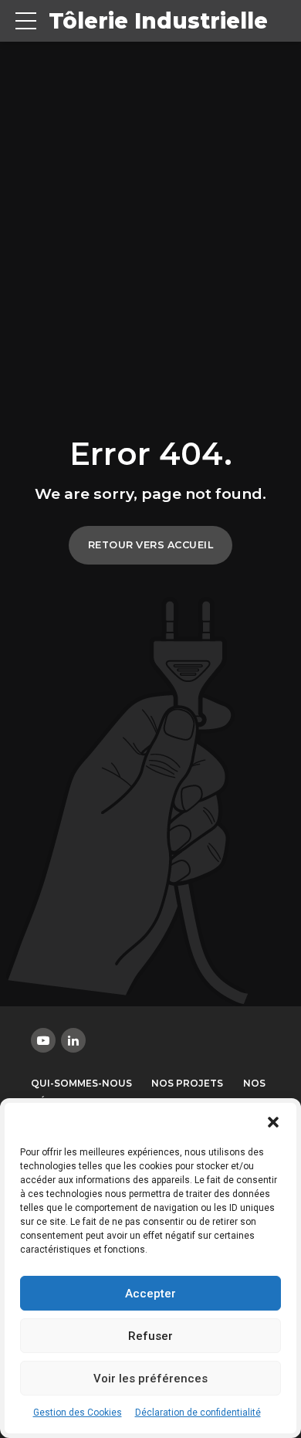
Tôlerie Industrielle (158, 21)
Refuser (150, 1336)
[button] (273, 1122)
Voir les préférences (150, 1378)
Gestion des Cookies (77, 1412)
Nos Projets (187, 1083)
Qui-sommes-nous (81, 1083)
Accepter (150, 1294)
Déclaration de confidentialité (198, 1412)
